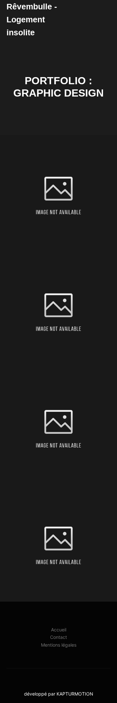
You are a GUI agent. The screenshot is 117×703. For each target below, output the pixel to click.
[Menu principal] (104, 19)
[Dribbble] (58, 677)
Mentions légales (58, 645)
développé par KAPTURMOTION (58, 694)
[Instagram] (49, 677)
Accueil (58, 629)
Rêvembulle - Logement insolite (31, 19)
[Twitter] (68, 677)
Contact (58, 637)
